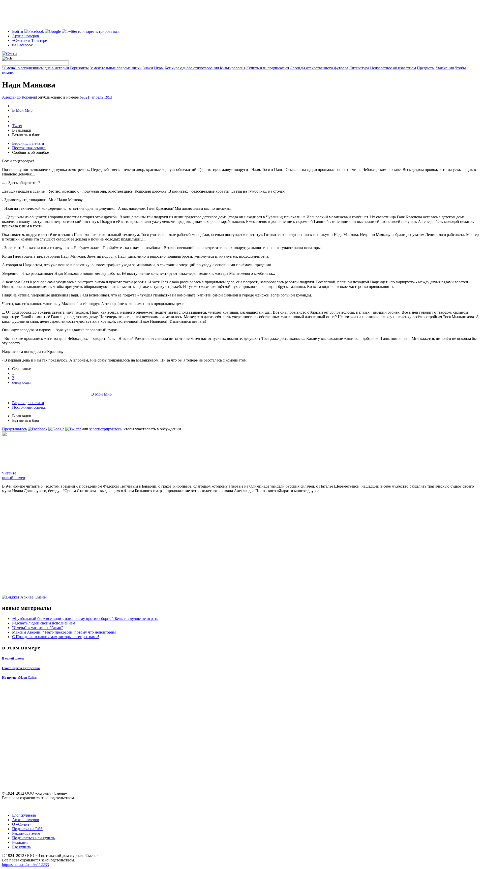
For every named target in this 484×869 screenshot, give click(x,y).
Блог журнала (24, 815)
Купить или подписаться (267, 68)
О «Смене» (21, 824)
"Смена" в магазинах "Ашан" (37, 627)
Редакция (20, 842)
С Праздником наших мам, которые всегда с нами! (55, 637)
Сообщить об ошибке (30, 152)
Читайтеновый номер (13, 475)
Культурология (232, 68)
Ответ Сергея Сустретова (21, 668)
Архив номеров (25, 36)
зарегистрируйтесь (105, 429)
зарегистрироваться (102, 31)
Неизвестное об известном (393, 68)
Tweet (17, 126)
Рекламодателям (26, 833)
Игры (159, 68)
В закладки (21, 130)
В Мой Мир (22, 110)
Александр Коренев (19, 97)
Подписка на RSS (27, 829)
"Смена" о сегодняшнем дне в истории (35, 68)
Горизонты (79, 68)
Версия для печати (28, 143)
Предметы (426, 68)
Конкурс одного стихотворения (192, 68)
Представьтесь (14, 429)
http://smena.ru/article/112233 (25, 864)
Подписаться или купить (33, 838)
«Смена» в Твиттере (29, 40)
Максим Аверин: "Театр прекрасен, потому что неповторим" (64, 632)
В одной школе (13, 658)
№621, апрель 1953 (96, 97)
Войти (17, 31)
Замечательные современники (116, 68)
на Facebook (22, 45)
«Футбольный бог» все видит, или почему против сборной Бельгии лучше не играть (85, 618)
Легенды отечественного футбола (319, 68)
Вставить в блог (26, 135)
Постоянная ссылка (29, 148)
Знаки (148, 68)
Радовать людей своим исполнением (43, 623)
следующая (21, 382)
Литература (359, 68)
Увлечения (445, 68)
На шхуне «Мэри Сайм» (20, 677)
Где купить (21, 847)
